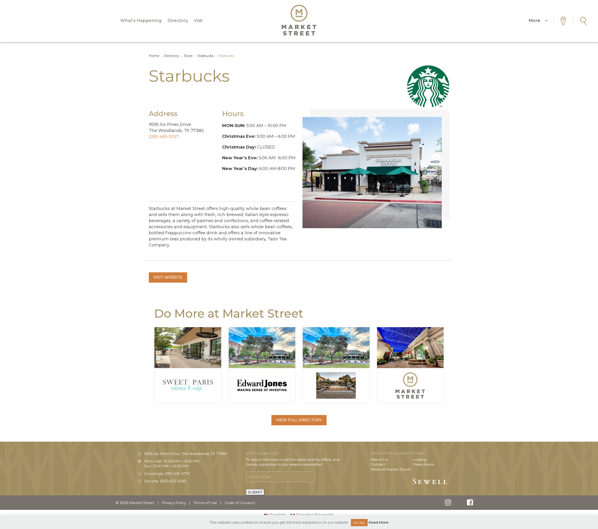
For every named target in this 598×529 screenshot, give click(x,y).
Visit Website (167, 277)
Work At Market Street (391, 469)
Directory (177, 20)
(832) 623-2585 (173, 481)
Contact (378, 464)
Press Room (423, 464)
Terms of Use (205, 503)
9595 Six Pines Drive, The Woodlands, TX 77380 (185, 453)
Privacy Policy (174, 503)
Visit (198, 20)
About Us (379, 459)
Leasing (420, 459)
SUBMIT (255, 492)
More (537, 20)
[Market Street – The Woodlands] (299, 20)
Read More (378, 522)
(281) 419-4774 (176, 473)
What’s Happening (141, 20)
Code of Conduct (240, 503)
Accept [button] (359, 522)
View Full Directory (299, 420)
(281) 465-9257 (164, 136)
